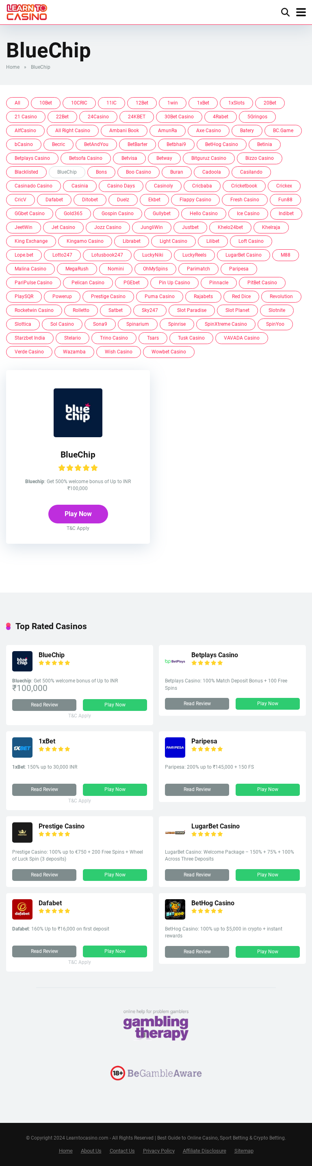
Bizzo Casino (259, 158)
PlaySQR (24, 296)
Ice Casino (248, 213)
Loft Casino (251, 241)
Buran (176, 172)
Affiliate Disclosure (204, 1151)
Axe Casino (208, 130)
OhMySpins (155, 269)
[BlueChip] (78, 435)
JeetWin (23, 227)
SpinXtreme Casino (226, 324)
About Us (91, 1151)
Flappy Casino (195, 200)
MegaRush (77, 269)
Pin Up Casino (174, 283)
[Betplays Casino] (175, 669)
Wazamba (74, 352)
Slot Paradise (191, 310)
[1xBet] (22, 755)
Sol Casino (62, 324)
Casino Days (121, 186)
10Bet (45, 103)
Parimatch (198, 269)
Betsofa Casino (85, 158)
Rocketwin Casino (34, 310)
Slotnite (277, 310)
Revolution (281, 296)
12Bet (142, 103)
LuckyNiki (152, 255)
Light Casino (173, 241)
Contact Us (122, 1151)
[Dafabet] (22, 917)
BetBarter (137, 144)
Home (13, 67)
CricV (20, 200)
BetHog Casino (221, 144)
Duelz (123, 200)
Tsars (153, 338)
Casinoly (163, 186)
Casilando (251, 172)
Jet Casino (63, 227)
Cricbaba (202, 186)
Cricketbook (244, 186)
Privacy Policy (159, 1151)
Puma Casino (160, 296)
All (17, 103)
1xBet (203, 103)
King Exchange (31, 241)
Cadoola (211, 172)
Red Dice (241, 296)
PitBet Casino (262, 283)
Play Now (78, 514)
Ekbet (154, 200)
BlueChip (78, 454)
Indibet (286, 213)
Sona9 (100, 324)
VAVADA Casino (242, 338)
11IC (111, 103)
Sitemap (244, 1151)
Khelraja (271, 227)
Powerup (62, 296)
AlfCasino (25, 130)
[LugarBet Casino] (175, 840)
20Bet (270, 103)
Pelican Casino (88, 283)
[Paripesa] (175, 755)
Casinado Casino (33, 186)
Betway (164, 158)
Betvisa (129, 158)
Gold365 (73, 213)
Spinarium (137, 324)
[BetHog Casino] (175, 917)
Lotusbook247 (107, 255)
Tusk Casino (191, 338)
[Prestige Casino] (22, 840)
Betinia (264, 144)
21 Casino (26, 117)
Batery (247, 130)
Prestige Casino (108, 296)
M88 (285, 255)
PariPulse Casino (33, 283)
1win (172, 103)
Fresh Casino (244, 200)
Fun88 (285, 200)
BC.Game (283, 130)
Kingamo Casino (85, 241)
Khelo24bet (230, 227)
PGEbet (132, 283)
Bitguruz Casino (208, 158)
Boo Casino (138, 172)
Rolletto (81, 310)
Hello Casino (204, 213)
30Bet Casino (179, 117)
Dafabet (54, 200)
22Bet (62, 117)
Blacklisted (26, 172)
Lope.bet (24, 255)
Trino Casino (114, 338)
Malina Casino (30, 269)
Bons (101, 172)
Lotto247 (62, 255)
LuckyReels (194, 255)
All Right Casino (72, 130)
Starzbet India (30, 338)
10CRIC (79, 103)
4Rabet (220, 117)
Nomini (116, 269)
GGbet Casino (30, 213)
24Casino (98, 117)
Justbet (190, 227)
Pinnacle (218, 283)
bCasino (24, 144)
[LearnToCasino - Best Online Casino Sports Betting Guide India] (27, 11)
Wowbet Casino (169, 352)
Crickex (284, 186)
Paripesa (239, 269)
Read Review (44, 705)
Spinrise (177, 324)
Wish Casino (118, 352)
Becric (58, 144)
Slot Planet (237, 310)
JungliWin (152, 227)
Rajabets (203, 296)
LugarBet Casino (243, 255)
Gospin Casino (118, 213)
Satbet (115, 310)
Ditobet (90, 200)
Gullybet (162, 213)
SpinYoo (275, 324)
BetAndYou (96, 144)
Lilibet (212, 241)
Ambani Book (124, 130)
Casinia (80, 186)
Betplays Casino (32, 158)
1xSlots (236, 103)
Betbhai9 (176, 144)
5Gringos (257, 117)
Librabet (132, 241)
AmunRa (167, 130)
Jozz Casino (107, 227)
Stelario (72, 338)
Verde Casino (29, 352)
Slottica (23, 324)
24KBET (136, 117)
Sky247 (150, 310)
